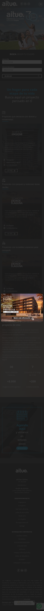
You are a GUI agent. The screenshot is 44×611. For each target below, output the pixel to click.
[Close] (40, 296)
